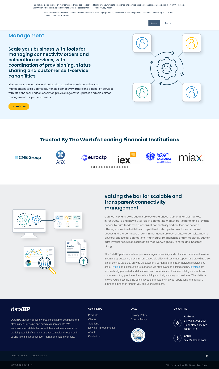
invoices (195, 267)
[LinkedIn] (207, 356)
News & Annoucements (101, 327)
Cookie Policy (139, 319)
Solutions (93, 323)
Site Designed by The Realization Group (187, 365)
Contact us (94, 336)
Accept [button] (154, 22)
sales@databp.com (195, 340)
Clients (92, 319)
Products (93, 315)
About (91, 332)
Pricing (116, 267)
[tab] (91, 167)
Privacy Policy (139, 315)
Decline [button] (167, 22)
